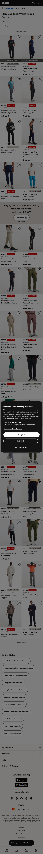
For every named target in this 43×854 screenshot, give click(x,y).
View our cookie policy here (13, 429)
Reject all (20, 441)
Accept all (21, 434)
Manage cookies (21, 447)
